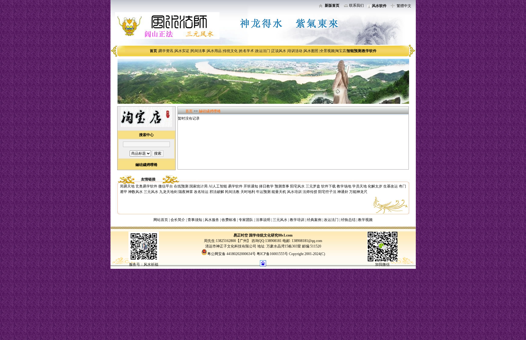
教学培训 (297, 220)
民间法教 (232, 192)
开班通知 (251, 186)
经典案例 (314, 220)
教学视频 (365, 220)
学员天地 (359, 186)
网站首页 (160, 220)
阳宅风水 (297, 186)
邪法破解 (216, 192)
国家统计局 (198, 186)
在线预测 (181, 186)
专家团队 (246, 220)
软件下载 (328, 186)
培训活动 (295, 51)
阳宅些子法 (327, 192)
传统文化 (230, 51)
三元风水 (151, 192)
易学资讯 (166, 51)
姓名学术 (246, 51)
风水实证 (182, 51)
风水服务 (212, 220)
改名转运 (201, 192)
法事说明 (263, 220)
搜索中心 (146, 135)
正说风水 (279, 51)
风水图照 (311, 51)
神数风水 (135, 192)
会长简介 (178, 220)
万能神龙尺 (358, 192)
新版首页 (332, 5)
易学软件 (235, 186)
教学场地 (344, 186)
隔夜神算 (185, 192)
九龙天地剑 (168, 192)
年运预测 (263, 192)
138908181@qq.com (306, 241)
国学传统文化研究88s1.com (271, 235)
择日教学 (266, 186)
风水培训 (294, 192)
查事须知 (195, 220)
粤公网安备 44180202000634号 (231, 254)
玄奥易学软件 (146, 186)
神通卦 (342, 192)
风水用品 (214, 51)
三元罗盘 (313, 186)
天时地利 (247, 192)
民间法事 (198, 51)
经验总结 (348, 220)
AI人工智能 (218, 186)
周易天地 (127, 186)
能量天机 (279, 192)
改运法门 (262, 51)
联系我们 (356, 5)
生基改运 (390, 186)
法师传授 (310, 192)
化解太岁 (375, 186)
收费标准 (229, 220)
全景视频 (327, 51)
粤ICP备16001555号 (273, 254)
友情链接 (148, 179)
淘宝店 (340, 51)
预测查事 (282, 186)
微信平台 (165, 186)
